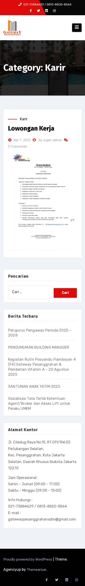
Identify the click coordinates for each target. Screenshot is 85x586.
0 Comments (17, 146)
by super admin (50, 140)
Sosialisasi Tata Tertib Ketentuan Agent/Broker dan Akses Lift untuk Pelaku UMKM (39, 403)
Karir (24, 119)
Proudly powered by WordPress (28, 559)
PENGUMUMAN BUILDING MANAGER (38, 347)
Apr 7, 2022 (21, 140)
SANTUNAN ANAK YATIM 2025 (34, 386)
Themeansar (36, 570)
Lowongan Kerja (31, 128)
